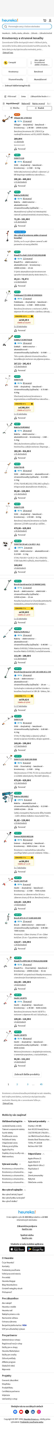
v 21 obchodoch (20, 222)
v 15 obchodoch (20, 366)
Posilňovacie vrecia (10, 1136)
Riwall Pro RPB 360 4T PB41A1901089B (30, 961)
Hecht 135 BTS (20, 1035)
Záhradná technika (46, 33)
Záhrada (34, 33)
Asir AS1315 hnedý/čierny (38, 1129)
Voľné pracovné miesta (11, 1273)
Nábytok (31, 1179)
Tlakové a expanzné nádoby (13, 1129)
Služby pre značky (9, 1354)
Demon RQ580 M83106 (23, 836)
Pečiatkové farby (9, 1139)
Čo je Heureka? (8, 1262)
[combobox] (27, 26)
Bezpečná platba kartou (11, 1325)
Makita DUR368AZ (22, 427)
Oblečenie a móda (35, 1182)
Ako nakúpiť (7, 1303)
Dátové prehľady (9, 1358)
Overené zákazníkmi (10, 1380)
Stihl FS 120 (19, 158)
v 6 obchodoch (20, 568)
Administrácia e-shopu (11, 1340)
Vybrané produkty (37, 1121)
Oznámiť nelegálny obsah (12, 1288)
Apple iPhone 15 (34, 1158)
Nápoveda (6, 1369)
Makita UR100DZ (21, 796)
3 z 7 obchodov (20, 867)
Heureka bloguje (8, 1281)
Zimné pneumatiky (35, 1175)
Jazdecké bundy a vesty (12, 1126)
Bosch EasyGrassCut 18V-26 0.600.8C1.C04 (32, 672)
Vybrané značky (10, 1164)
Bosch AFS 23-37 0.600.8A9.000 (27, 918)
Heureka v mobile (9, 1306)
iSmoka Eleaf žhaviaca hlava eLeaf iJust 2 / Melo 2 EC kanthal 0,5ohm (40, 1139)
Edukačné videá (8, 1365)
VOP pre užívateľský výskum (13, 1329)
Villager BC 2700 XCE (23, 118)
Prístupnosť (7, 1292)
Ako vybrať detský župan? (12, 1194)
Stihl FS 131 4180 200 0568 (25, 759)
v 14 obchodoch (20, 944)
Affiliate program (8, 1362)
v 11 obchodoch (20, 494)
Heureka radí (7, 1310)
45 (41, 1084)
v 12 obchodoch (20, 282)
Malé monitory (8, 1156)
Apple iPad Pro (8, 1150)
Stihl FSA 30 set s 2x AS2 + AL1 (27, 544)
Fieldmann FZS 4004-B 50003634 (28, 295)
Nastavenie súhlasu (10, 1318)
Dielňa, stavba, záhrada (20, 33)
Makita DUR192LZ (22, 632)
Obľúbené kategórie (12, 1121)
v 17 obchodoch (20, 746)
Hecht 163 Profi (20, 881)
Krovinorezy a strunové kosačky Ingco (14, 1172)
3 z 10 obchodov (20, 326)
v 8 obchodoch (20, 985)
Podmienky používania (11, 1270)
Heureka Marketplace (10, 1351)
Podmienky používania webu (31, 1422)
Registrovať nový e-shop (12, 1343)
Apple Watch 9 (34, 1162)
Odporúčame (34, 1154)
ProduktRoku (7, 1387)
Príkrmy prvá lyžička (10, 1146)
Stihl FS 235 (19, 507)
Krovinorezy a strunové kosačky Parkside (14, 1168)
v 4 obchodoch (20, 904)
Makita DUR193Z (21, 195)
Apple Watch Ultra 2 (36, 1165)
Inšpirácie (6, 1395)
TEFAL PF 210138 (35, 1143)
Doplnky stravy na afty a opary (14, 1153)
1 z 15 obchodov (20, 414)
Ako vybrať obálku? (9, 1201)
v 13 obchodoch (20, 182)
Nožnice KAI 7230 (35, 1146)
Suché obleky (7, 1133)
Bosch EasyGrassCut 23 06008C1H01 (29, 584)
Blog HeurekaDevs (9, 1285)
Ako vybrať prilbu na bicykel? (13, 1198)
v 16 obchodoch (20, 531)
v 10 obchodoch (20, 823)
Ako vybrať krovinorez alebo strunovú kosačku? (30, 236)
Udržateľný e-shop (9, 1399)
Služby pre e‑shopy (10, 1347)
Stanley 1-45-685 (34, 1126)
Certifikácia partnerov (11, 1391)
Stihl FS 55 (18, 379)
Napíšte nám (27, 1229)
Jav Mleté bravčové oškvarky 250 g (40, 1136)
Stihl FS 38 (18, 719)
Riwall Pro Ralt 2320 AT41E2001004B (30, 255)
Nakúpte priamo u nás (11, 1314)
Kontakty (6, 1266)
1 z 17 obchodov (20, 706)
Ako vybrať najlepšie (12, 1189)
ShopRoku (6, 1384)
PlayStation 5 (33, 1168)
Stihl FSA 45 (19, 467)
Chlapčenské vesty (10, 1143)
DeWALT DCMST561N (23, 340)
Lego (30, 1172)
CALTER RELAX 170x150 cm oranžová (40, 1133)
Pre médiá (6, 1277)
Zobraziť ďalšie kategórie (16, 85)
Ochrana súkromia (9, 1321)
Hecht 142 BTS (20, 998)
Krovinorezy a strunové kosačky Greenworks (14, 1182)
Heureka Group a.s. (31, 1419)
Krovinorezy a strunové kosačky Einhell (14, 1179)
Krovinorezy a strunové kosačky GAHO (14, 1175)
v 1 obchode (19, 141)
